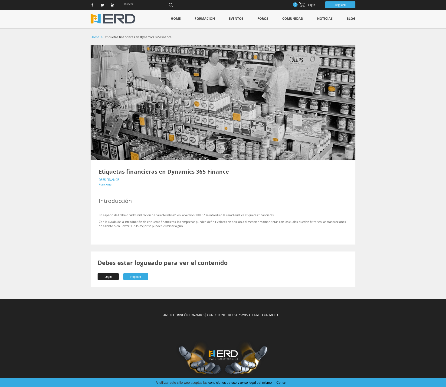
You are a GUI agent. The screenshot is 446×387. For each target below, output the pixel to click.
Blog (351, 18)
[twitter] (102, 5)
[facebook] (92, 5)
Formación (205, 18)
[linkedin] (112, 5)
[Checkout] (302, 4)
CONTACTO (270, 315)
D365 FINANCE (109, 180)
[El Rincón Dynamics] (113, 18)
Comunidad (292, 18)
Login (311, 5)
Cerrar (281, 382)
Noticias (325, 18)
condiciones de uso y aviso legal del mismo (240, 382)
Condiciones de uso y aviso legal (233, 315)
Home (176, 18)
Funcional (105, 184)
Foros (262, 18)
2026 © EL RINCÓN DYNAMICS (183, 315)
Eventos (236, 18)
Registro (340, 5)
